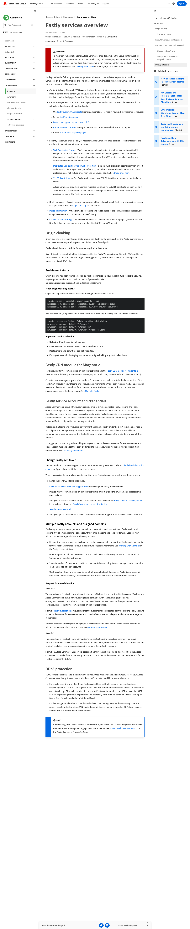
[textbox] (18, 25)
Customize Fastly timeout (64, 127)
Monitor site (10, 142)
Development (10, 74)
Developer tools (11, 68)
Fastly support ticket (63, 610)
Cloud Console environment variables (90, 504)
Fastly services (11, 85)
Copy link (174, 18)
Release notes (10, 57)
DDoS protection (121, 172)
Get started (9, 52)
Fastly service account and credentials (169, 45)
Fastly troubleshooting (15, 125)
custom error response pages (73, 132)
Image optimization (58, 210)
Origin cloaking (79, 205)
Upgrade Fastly (92, 391)
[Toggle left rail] (35, 10)
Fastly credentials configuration (128, 500)
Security (67, 37)
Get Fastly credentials (73, 450)
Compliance (56, 37)
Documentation (52, 17)
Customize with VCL (14, 119)
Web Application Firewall (64, 150)
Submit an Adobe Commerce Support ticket (69, 486)
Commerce (68, 17)
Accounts (76, 37)
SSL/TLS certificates (62, 178)
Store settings (11, 131)
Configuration (112, 37)
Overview (11, 91)
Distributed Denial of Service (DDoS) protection (74, 165)
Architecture (10, 46)
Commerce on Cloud (86, 17)
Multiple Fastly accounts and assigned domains (168, 58)
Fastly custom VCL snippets (69, 111)
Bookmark (162, 18)
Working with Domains (129, 545)
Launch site (9, 136)
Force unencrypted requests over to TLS (71, 122)
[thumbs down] (107, 925)
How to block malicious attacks (123, 728)
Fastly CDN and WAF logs (60, 219)
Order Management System (93, 37)
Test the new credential (60, 509)
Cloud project (10, 63)
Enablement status (164, 34)
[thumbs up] (101, 925)
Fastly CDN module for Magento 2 (122, 370)
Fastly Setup (11, 97)
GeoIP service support (69, 117)
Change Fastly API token (166, 51)
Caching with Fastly (85, 66)
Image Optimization (14, 113)
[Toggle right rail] (155, 10)
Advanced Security (14, 108)
